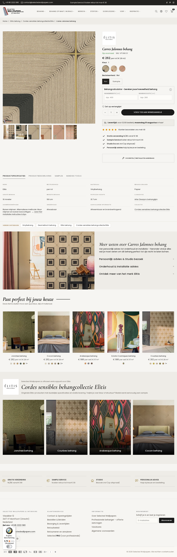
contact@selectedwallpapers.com (38, 2)
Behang (40, 11)
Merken (81, 11)
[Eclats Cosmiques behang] (123, 332)
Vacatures (96, 527)
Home (5, 21)
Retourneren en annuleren (59, 531)
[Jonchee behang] (19, 332)
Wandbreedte (112, 93)
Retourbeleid (53, 527)
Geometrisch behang (47, 225)
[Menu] (14, 527)
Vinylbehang (27, 225)
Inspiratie (134, 11)
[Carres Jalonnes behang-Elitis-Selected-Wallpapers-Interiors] (21, 132)
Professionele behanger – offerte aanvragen (107, 521)
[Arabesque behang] (88, 332)
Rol (105, 81)
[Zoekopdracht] (156, 11)
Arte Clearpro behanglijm (146, 199)
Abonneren (166, 520)
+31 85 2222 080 (12, 2)
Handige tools (73, 176)
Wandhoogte (147, 93)
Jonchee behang (19, 356)
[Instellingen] (161, 11)
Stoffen (94, 11)
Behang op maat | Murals (61, 11)
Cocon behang (54, 356)
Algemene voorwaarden (103, 531)
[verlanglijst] (166, 11)
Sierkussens (109, 11)
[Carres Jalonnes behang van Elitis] (33, 132)
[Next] (89, 77)
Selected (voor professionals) (63, 535)
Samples (59, 176)
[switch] (9, 546)
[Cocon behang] (54, 332)
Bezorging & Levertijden (58, 523)
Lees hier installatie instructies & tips (22, 213)
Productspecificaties (14, 176)
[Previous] (8, 77)
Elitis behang (15, 21)
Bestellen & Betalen (56, 519)
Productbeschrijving (40, 176)
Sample (116, 81)
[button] (171, 11)
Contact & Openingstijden (59, 516)
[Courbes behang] (158, 332)
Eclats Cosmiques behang (123, 356)
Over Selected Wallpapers (104, 516)
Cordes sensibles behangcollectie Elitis (38, 21)
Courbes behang (158, 356)
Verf (122, 11)
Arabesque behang (88, 356)
